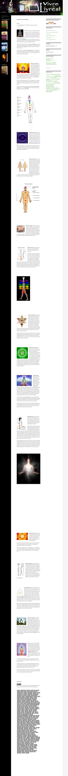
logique (55, 79)
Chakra (23, 696)
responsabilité (30, 739)
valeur (23, 751)
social (19, 745)
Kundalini (37, 720)
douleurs (36, 707)
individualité (25, 719)
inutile (33, 720)
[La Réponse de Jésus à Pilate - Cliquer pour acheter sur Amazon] (4, 36)
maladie (22, 725)
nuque (34, 727)
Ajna (25, 691)
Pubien (25, 737)
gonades (37, 715)
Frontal (31, 714)
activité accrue (23, 690)
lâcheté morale (36, 721)
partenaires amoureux (21, 731)
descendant (27, 704)
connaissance (52, 76)
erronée (30, 709)
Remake (19, 739)
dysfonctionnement (21, 708)
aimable (19, 691)
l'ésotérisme (23, 721)
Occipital (37, 727)
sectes (32, 743)
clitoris (27, 697)
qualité (28, 737)
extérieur (34, 710)
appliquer (25, 692)
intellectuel (19, 720)
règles (24, 738)
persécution (19, 732)
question (57, 87)
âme (51, 90)
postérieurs (32, 733)
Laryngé (24, 722)
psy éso (54, 87)
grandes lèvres (20, 716)
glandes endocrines (32, 715)
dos (29, 707)
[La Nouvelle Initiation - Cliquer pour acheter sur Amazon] (4, 25)
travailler (19, 751)
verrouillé (27, 751)
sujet (58, 88)
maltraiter (26, 725)
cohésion (22, 698)
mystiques (26, 727)
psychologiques (20, 737)
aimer (22, 691)
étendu (23, 710)
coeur (18, 698)
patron (31, 731)
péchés (35, 731)
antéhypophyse (20, 692)
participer (27, 731)
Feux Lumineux (20, 713)
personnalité (25, 732)
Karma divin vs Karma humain (50, 30)
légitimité (37, 722)
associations (30, 692)
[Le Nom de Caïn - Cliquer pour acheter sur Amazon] (4, 57)
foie (23, 713)
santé (23, 743)
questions (32, 737)
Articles (18, 23)
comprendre (48, 76)
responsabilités (36, 739)
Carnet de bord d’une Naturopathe (51, 64)
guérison (30, 716)
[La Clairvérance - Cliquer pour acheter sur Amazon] (4, 70)
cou (32, 702)
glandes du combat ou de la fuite (23, 715)
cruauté (25, 703)
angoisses (35, 691)
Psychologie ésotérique (50, 86)
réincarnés (28, 738)
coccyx (36, 697)
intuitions (29, 720)
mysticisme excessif (20, 727)
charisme (35, 696)
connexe (36, 701)
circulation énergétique (21, 697)
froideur (19, 714)
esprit (55, 78)
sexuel (36, 744)
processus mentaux (49, 85)
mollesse (23, 726)
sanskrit (55, 88)
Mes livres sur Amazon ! (49, 58)
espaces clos (35, 709)
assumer (34, 692)
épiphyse (23, 709)
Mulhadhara (32, 726)
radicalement (37, 737)
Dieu (52, 78)
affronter (33, 690)
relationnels (33, 738)
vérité (47, 90)
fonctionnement (28, 713)
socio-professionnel (24, 745)
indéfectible (19, 719)
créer (18, 703)
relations (37, 738)
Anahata (31, 691)
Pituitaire (33, 732)
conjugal (32, 701)
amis (28, 691)
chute (39, 696)
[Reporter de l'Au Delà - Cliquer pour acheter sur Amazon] (4, 47)
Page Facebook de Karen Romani (51, 63)
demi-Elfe (19, 704)
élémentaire (32, 708)
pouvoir (52, 84)
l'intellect (27, 721)
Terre (60, 88)
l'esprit (48, 79)
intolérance (24, 720)
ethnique (26, 710)
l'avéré (19, 721)
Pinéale (29, 732)
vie (34, 751)
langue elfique (20, 722)
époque (27, 709)
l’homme (48, 81)
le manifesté (33, 722)
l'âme (50, 79)
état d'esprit (49, 91)
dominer (19, 707)
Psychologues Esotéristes (49, 87)
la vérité (52, 79)
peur (47, 84)
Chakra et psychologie (27, 25)
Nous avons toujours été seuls (50, 39)
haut (37, 716)
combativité (34, 698)
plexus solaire (23, 733)
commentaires (57, 74)
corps (22, 702)
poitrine (28, 733)
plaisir (19, 733)
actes (18, 690)
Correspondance (27, 702)
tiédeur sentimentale (21, 750)
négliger (30, 727)
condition (19, 701)
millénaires (19, 726)
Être (49, 90)
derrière (23, 704)
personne (57, 83)
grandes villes (26, 716)
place (37, 732)
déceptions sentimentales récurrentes (33, 703)
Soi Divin (32, 745)
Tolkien (26, 750)
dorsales (26, 707)
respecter (25, 739)
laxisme (28, 722)
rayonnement (20, 738)
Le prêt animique (48, 37)
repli (22, 739)
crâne (38, 702)
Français (36, 713)
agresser (37, 690)
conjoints (28, 701)
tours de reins (34, 750)
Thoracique (23, 749)
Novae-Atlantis (48, 60)
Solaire (36, 745)
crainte (35, 702)
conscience (57, 76)
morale (28, 726)
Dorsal (23, 707)
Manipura (30, 725)
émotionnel (37, 708)
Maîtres (52, 81)
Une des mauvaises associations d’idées (52, 32)
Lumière (57, 79)
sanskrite (19, 743)
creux (21, 703)
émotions (19, 709)
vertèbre (31, 751)
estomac (19, 710)
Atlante (38, 692)
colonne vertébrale (28, 698)
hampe (34, 716)
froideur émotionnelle (25, 714)
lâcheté (32, 721)
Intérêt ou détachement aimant (51, 35)
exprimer (30, 710)
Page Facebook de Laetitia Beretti (51, 62)
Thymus (28, 749)
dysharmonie (27, 708)
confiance (23, 701)
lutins (18, 725)
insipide (35, 719)
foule (33, 713)
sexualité (31, 744)
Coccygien (31, 697)
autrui (50, 74)
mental (35, 725)
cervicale (19, 696)
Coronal (19, 702)
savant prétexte (27, 743)
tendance (19, 749)
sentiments (27, 744)
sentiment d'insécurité (21, 744)
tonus (30, 750)
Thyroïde (32, 749)
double (33, 707)
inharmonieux (30, 719)
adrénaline (28, 690)
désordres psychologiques (35, 704)
